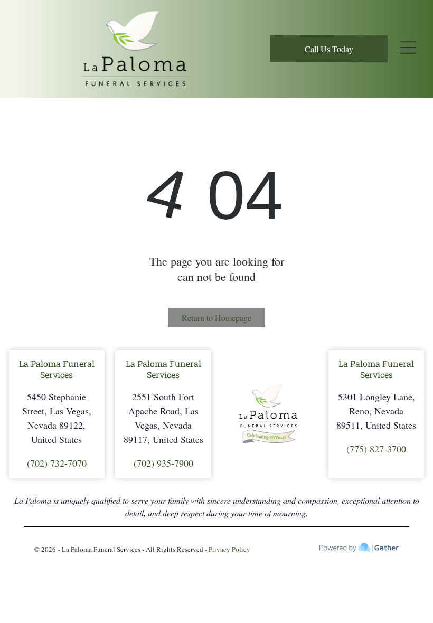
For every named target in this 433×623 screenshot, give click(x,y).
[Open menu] (408, 49)
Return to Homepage (216, 317)
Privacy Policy (229, 549)
